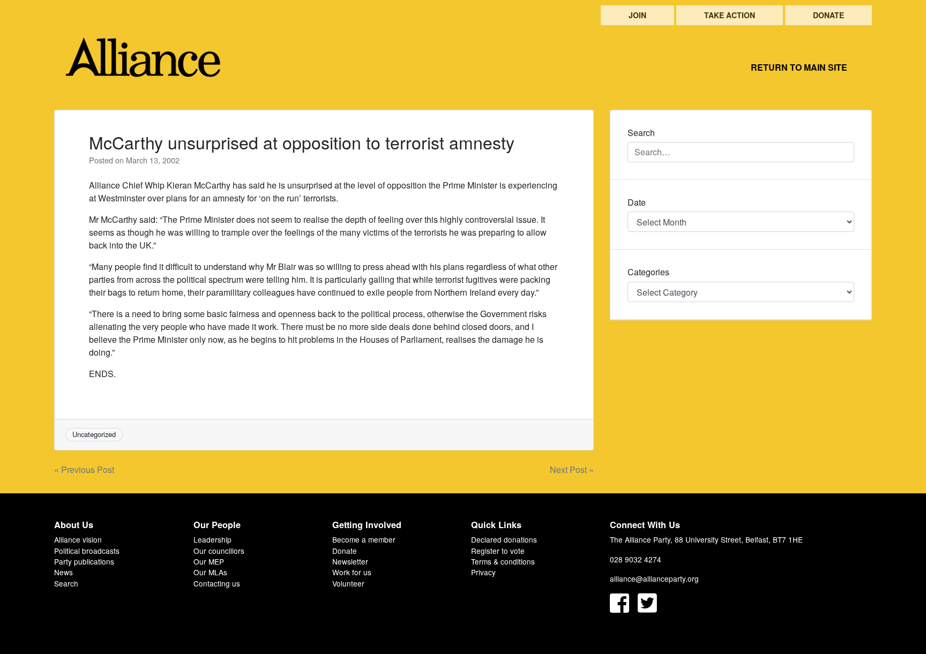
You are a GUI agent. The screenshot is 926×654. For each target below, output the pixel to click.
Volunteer (348, 583)
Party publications (84, 561)
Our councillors (218, 550)
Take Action (729, 15)
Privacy (483, 572)
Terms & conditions (503, 561)
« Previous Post (84, 469)
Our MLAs (210, 572)
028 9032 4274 (635, 559)
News (63, 572)
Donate (828, 15)
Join (637, 15)
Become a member (363, 539)
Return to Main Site (799, 67)
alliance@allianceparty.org (654, 578)
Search (66, 583)
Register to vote (498, 550)
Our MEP (208, 561)
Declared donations (504, 539)
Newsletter (350, 561)
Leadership (212, 539)
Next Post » (572, 469)
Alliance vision (78, 539)
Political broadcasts (87, 550)
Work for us (351, 572)
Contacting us (216, 583)
